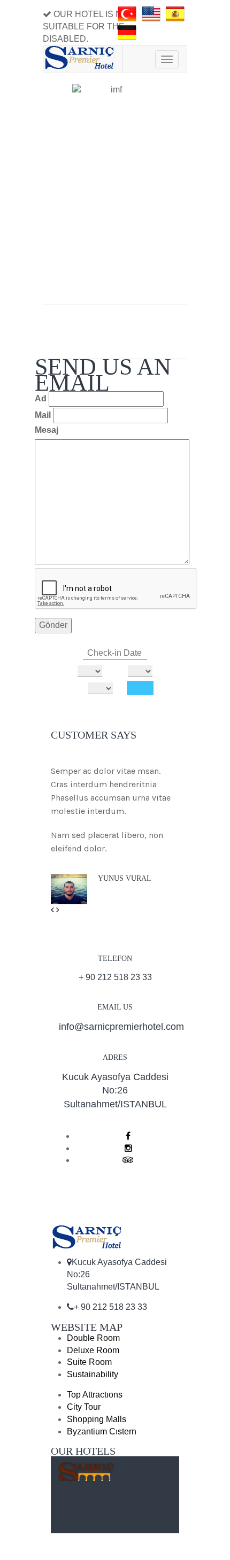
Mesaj (46, 429)
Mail (43, 415)
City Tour (84, 1406)
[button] (53, 909)
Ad (41, 398)
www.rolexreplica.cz (137, 1394)
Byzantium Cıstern (101, 1431)
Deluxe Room (93, 1350)
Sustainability (92, 1374)
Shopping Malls (96, 1419)
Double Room (93, 1337)
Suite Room (89, 1362)
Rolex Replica (70, 1394)
